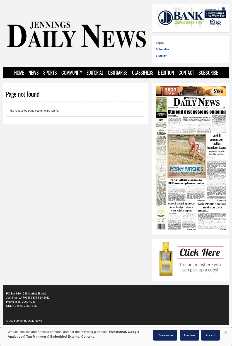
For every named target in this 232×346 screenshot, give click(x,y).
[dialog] (116, 336)
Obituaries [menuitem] (118, 72)
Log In (160, 43)
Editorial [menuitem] (95, 72)
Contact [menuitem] (186, 72)
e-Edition (161, 55)
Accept (210, 335)
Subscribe (162, 49)
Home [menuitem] (19, 72)
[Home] (76, 47)
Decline (189, 335)
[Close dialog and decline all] (225, 332)
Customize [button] (165, 335)
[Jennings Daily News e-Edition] (191, 229)
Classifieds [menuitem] (142, 72)
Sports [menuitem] (50, 72)
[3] (191, 17)
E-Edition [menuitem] (166, 72)
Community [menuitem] (71, 72)
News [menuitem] (34, 72)
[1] (191, 259)
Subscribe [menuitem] (208, 72)
